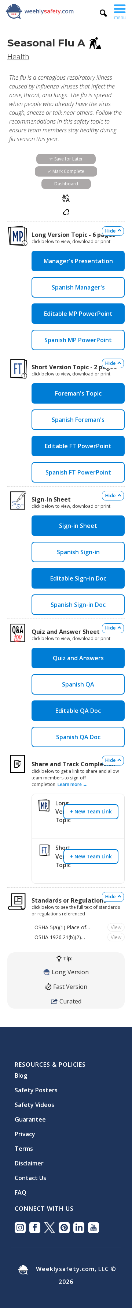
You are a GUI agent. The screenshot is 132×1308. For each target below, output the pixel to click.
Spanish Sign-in (78, 552)
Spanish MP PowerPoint (78, 340)
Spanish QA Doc (78, 737)
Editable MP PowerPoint (78, 314)
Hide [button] (110, 231)
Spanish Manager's (78, 287)
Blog (21, 1072)
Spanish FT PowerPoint (78, 472)
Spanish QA (78, 684)
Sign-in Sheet (78, 526)
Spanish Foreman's (78, 420)
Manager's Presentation (78, 261)
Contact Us (30, 1175)
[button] (120, 11)
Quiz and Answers (78, 658)
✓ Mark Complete (66, 171)
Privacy (25, 1131)
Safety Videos (34, 1102)
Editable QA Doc (78, 711)
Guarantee (30, 1116)
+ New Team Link (91, 811)
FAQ (20, 1189)
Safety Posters (36, 1087)
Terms (24, 1146)
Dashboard (66, 184)
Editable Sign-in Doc (78, 578)
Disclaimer (29, 1160)
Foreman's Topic (78, 393)
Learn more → (72, 784)
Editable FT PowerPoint (78, 446)
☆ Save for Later (66, 159)
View (116, 927)
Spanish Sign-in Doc (78, 605)
